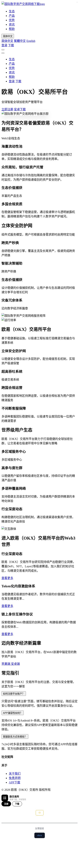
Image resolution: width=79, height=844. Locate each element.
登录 (4, 45)
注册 (6, 804)
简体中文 (7, 40)
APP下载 (14, 782)
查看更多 (7, 578)
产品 (12, 15)
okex (39, 835)
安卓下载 (20, 109)
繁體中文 (20, 40)
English (30, 40)
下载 (11, 45)
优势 (12, 20)
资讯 (12, 24)
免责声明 (15, 778)
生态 (12, 11)
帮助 (12, 28)
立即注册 (7, 109)
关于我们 (15, 773)
